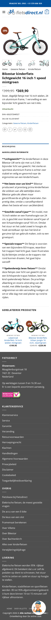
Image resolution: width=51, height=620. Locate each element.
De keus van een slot (13, 517)
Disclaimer (7, 469)
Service (6, 420)
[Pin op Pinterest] (25, 129)
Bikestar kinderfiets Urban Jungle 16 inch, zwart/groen (38, 340)
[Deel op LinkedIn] (30, 129)
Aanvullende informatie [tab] (15, 152)
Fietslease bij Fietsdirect (14, 497)
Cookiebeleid (9, 475)
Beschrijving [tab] (8, 146)
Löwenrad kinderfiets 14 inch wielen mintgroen (13, 340)
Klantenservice (10, 415)
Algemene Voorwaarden (15, 458)
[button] (4, 11)
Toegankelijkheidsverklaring (17, 480)
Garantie (6, 426)
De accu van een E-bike (14, 511)
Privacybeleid (9, 464)
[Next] (44, 40)
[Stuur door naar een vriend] (20, 129)
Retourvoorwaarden (13, 437)
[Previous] (6, 40)
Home (5, 69)
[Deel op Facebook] (10, 129)
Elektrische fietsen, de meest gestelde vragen (22, 504)
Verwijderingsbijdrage (14, 549)
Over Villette (8, 528)
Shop (31, 608)
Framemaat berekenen (14, 522)
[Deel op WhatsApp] (4, 129)
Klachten (6, 447)
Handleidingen (10, 453)
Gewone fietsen (18, 69)
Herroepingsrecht (11, 442)
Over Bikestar (9, 533)
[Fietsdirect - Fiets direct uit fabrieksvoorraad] (25, 11)
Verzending (8, 431)
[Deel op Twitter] (15, 129)
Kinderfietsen (34, 69)
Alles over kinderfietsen (14, 544)
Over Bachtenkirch (12, 538)
